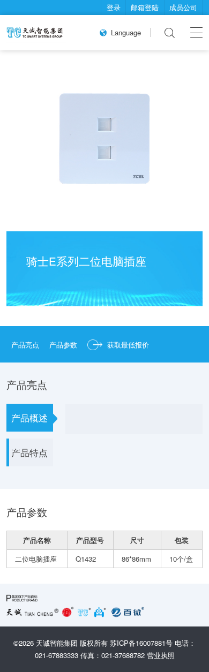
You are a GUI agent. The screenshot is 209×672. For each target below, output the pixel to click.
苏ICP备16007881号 (141, 643)
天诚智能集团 (57, 643)
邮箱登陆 (145, 7)
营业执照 (161, 655)
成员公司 (183, 7)
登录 (114, 7)
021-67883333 (56, 655)
